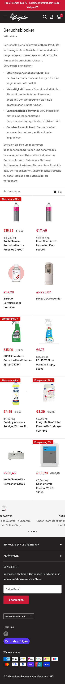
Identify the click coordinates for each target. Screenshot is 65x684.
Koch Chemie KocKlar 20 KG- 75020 (45, 488)
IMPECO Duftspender (49, 298)
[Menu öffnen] (5, 17)
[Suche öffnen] (45, 17)
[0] (59, 17)
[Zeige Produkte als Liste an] (60, 191)
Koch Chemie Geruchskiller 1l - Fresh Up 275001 (13, 245)
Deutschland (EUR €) (15, 616)
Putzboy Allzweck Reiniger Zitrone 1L (15, 424)
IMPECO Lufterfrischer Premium (12, 303)
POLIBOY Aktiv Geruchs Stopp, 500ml (45, 364)
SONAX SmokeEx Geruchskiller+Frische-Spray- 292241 (16, 360)
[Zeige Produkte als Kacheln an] (54, 191)
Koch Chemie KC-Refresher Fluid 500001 (46, 245)
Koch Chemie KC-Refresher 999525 (14, 481)
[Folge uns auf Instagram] (5, 633)
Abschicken (16, 599)
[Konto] (51, 17)
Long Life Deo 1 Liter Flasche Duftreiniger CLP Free (48, 426)
